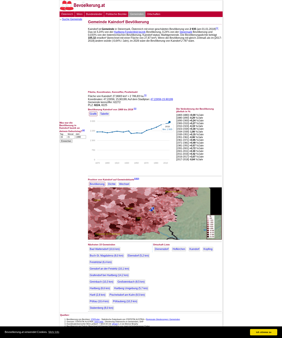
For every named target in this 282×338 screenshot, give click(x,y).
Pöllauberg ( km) (125, 301)
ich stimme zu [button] (263, 332)
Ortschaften (153, 14)
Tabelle (104, 113)
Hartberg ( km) (100, 288)
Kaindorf (194, 249)
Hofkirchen (179, 249)
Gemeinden (137, 14)
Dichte (112, 184)
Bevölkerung (97, 184)
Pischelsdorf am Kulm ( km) (127, 294)
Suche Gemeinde (72, 19)
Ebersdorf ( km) (138, 255)
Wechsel (124, 184)
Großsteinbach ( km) (131, 281)
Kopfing (208, 249)
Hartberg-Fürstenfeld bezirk (130, 32)
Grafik (93, 113)
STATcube (95, 319)
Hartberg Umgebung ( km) (131, 288)
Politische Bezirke (116, 14)
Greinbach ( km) (101, 281)
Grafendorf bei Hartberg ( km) (109, 275)
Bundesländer (94, 14)
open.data (98, 322)
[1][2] (136, 179)
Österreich (67, 14)
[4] (83, 130)
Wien (80, 14)
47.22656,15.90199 (161, 99)
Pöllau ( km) (99, 301)
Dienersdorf (161, 249)
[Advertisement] (72, 71)
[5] (145, 95)
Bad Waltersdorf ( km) (105, 249)
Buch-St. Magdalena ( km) (106, 255)
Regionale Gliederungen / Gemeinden (163, 319)
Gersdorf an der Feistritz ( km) (109, 268)
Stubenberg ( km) (101, 307)
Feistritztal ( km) (101, 262)
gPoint (115, 324)
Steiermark (186, 32)
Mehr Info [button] (53, 332)
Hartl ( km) (97, 294)
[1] (217, 28)
